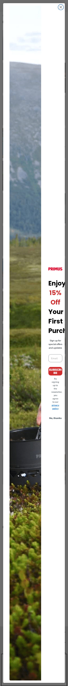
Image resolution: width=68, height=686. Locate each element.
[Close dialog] (61, 7)
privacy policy (55, 407)
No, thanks (55, 418)
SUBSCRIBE (55, 371)
